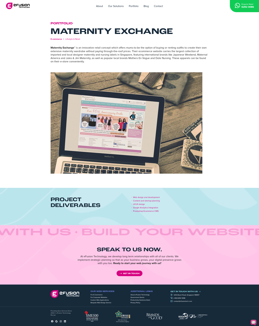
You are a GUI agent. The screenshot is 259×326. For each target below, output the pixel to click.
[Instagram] (60, 321)
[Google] (56, 321)
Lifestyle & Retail (72, 39)
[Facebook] (52, 321)
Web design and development (146, 197)
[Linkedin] (65, 321)
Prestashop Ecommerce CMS (146, 211)
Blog (146, 6)
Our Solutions (116, 6)
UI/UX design (139, 204)
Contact (158, 6)
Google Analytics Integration (145, 207)
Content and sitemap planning (146, 200)
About (99, 6)
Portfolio (134, 6)
